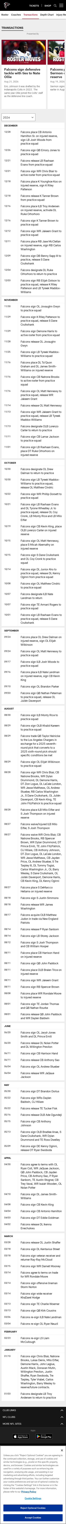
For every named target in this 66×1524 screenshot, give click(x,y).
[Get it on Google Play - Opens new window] (44, 1438)
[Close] (62, 1450)
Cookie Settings (33, 1498)
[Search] (55, 5)
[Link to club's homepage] (7, 4)
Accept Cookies (33, 1517)
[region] (33, 1485)
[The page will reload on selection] (18, 117)
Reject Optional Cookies (33, 1508)
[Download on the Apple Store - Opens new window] (21, 1437)
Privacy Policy (28, 1491)
